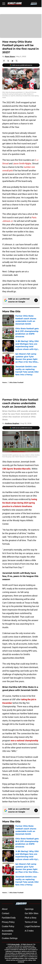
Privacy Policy (8, 922)
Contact (5, 913)
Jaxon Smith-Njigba (22, 163)
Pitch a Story (30, 917)
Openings (29, 909)
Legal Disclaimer (32, 926)
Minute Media (15, 944)
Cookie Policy (8, 926)
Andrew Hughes (12, 423)
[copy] (16, 60)
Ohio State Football (16, 382)
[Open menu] (3, 3)
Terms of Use (31, 922)
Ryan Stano (10, 56)
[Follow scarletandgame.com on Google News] (36, 300)
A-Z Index (29, 930)
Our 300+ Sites (31, 913)
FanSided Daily (9, 917)
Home (4, 382)
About (4, 909)
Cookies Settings (10, 938)
